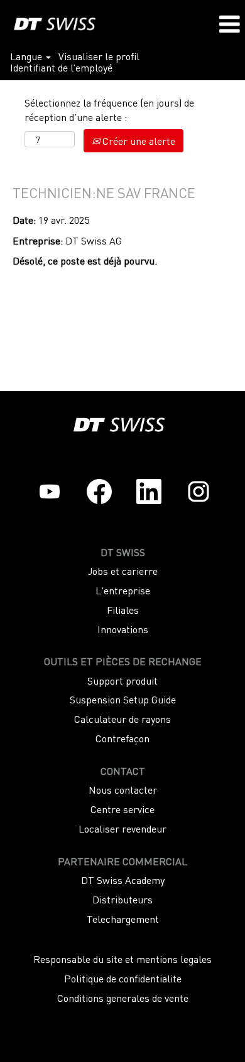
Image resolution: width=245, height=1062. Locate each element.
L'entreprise (122, 590)
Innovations (122, 628)
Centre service (122, 808)
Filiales (123, 609)
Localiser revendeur (122, 828)
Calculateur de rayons (122, 718)
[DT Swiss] (53, 22)
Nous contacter (123, 789)
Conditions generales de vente (122, 997)
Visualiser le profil (98, 55)
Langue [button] (27, 55)
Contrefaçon (122, 738)
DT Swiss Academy (123, 879)
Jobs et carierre (123, 570)
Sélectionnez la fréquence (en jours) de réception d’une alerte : (109, 109)
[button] (229, 23)
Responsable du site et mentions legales (122, 958)
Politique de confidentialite (123, 978)
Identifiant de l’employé (61, 67)
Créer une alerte (137, 140)
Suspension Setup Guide (123, 699)
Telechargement (123, 918)
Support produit (122, 680)
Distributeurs (122, 899)
